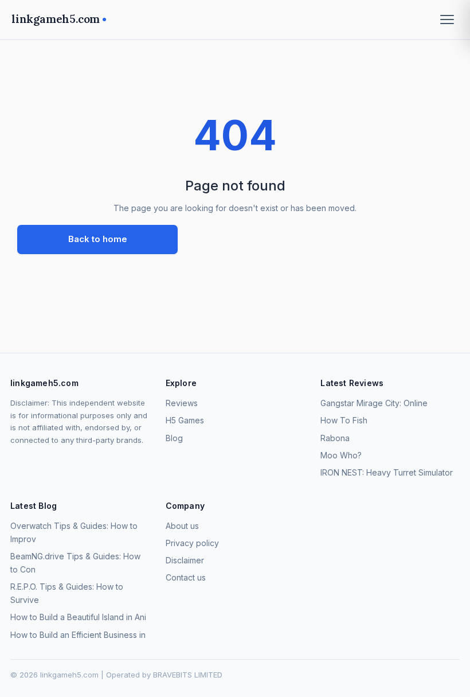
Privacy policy (192, 543)
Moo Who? (341, 455)
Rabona (335, 438)
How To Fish (343, 420)
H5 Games (185, 420)
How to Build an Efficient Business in (78, 635)
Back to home (97, 238)
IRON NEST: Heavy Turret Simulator (386, 472)
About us (182, 526)
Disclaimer (185, 560)
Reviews (182, 403)
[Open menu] (447, 19)
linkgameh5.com (55, 19)
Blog (174, 438)
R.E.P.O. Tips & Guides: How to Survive (66, 593)
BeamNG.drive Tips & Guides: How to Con (75, 562)
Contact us (186, 577)
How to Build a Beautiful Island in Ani (78, 617)
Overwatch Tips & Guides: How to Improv (74, 532)
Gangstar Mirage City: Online (374, 403)
